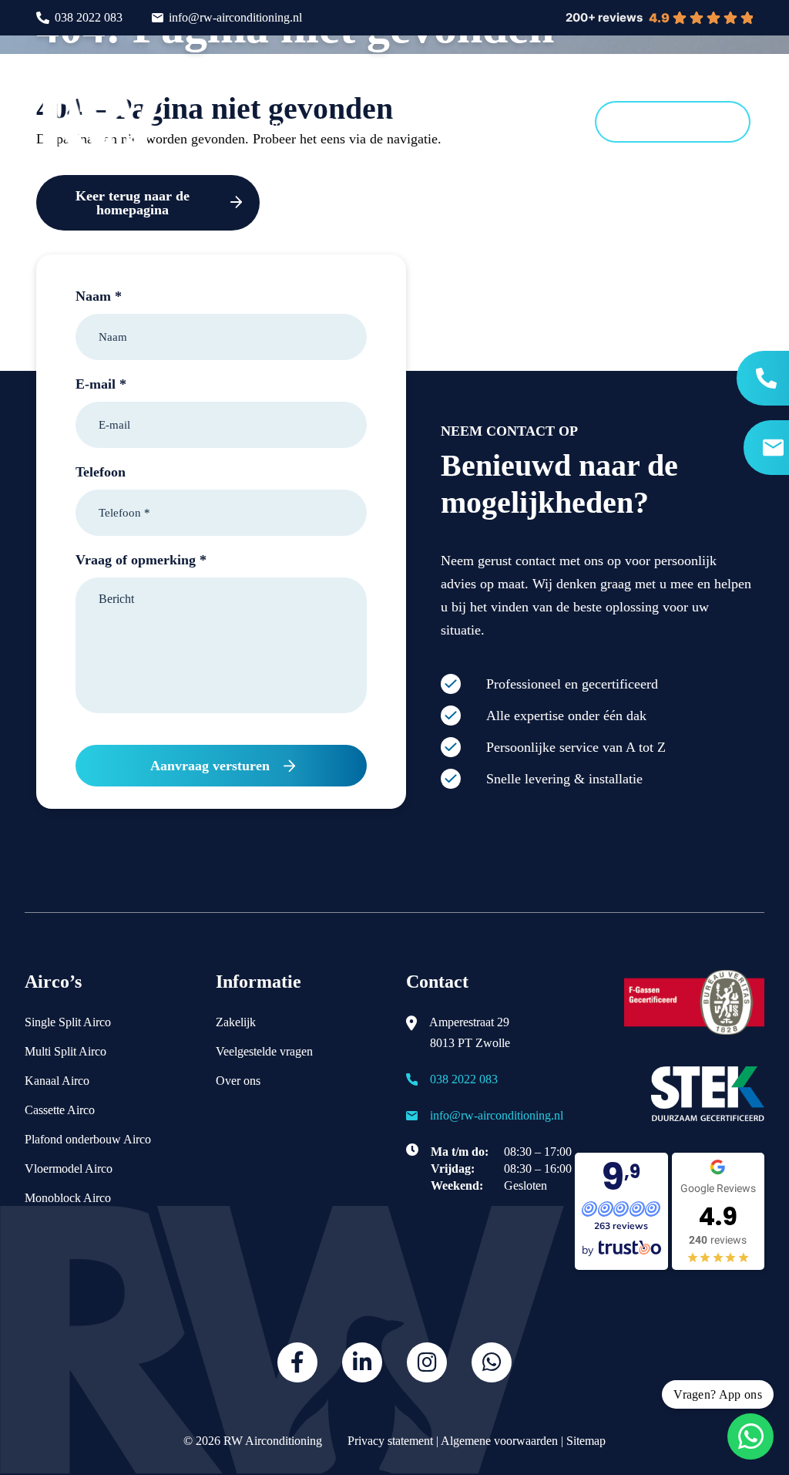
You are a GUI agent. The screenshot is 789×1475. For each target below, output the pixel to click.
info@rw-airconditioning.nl (235, 17)
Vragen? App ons (717, 1394)
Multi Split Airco (65, 1051)
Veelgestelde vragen (264, 1051)
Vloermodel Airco (68, 1168)
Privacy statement (388, 1440)
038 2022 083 (89, 17)
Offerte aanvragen (672, 122)
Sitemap (586, 1440)
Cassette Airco (60, 1109)
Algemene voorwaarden (499, 1440)
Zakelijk (236, 1022)
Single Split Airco (68, 1022)
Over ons (238, 1080)
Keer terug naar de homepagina (133, 202)
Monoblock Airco (68, 1197)
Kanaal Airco (57, 1080)
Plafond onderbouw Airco (88, 1139)
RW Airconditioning (272, 1440)
